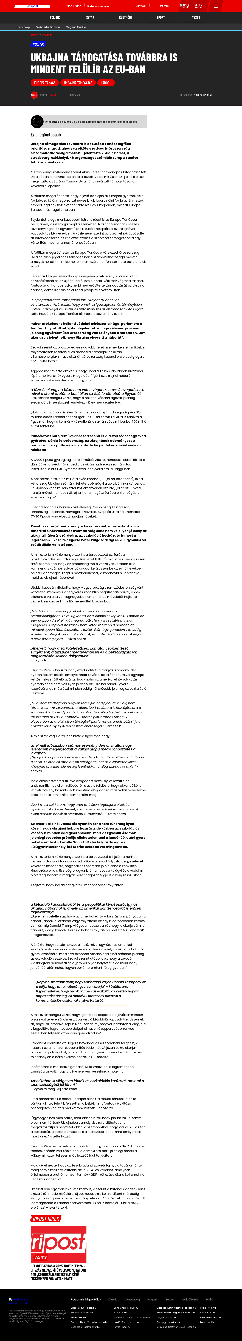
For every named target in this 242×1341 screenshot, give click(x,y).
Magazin (152, 1299)
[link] (40, 1257)
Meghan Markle (76, 27)
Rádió (209, 1299)
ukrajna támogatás (78, 83)
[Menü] (215, 6)
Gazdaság (133, 1299)
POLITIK (55, 17)
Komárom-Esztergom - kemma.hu (176, 1312)
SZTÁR (90, 17)
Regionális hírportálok (86, 1299)
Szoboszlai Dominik (48, 27)
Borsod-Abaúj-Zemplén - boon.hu (89, 1322)
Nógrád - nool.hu (166, 1317)
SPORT (161, 17)
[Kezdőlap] (32, 6)
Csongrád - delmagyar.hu (85, 1327)
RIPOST (35, 35)
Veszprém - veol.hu (210, 1317)
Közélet (113, 1299)
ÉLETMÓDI (125, 17)
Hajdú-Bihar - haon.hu (126, 1322)
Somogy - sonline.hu (168, 1322)
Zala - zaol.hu (207, 1322)
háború (106, 83)
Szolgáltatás (189, 1299)
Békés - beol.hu (79, 1317)
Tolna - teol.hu (208, 1307)
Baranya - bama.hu (82, 1312)
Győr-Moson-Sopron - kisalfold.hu (132, 1317)
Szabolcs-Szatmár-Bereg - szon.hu (176, 1327)
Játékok (141, 6)
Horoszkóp (23, 27)
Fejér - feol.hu (121, 1312)
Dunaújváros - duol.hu (126, 1307)
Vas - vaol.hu (207, 1312)
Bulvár (169, 1299)
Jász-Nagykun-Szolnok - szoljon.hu (176, 1307)
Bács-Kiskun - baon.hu (83, 1307)
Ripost (53, 95)
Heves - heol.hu (122, 1327)
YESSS (196, 17)
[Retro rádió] (183, 6)
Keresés (164, 6)
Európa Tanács (44, 83)
